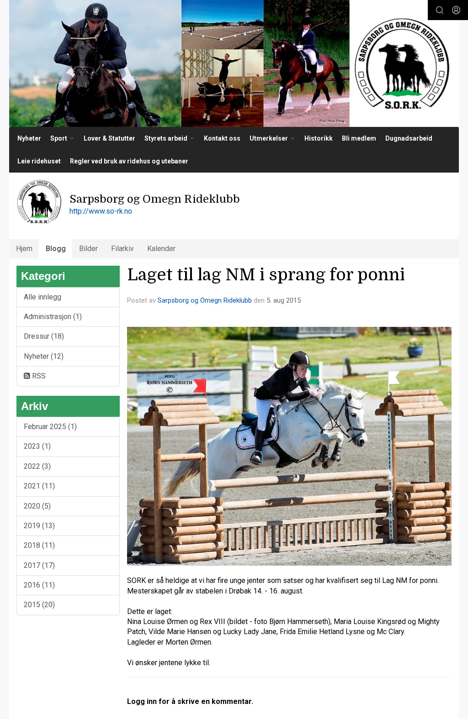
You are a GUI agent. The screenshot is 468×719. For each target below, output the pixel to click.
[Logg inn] (456, 10)
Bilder (88, 248)
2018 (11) (39, 545)
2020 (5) (37, 506)
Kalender (161, 248)
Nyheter (29, 138)
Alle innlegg (42, 297)
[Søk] (439, 10)
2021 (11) (39, 486)
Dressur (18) (44, 336)
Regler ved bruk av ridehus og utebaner (129, 161)
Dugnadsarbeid (408, 138)
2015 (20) (39, 604)
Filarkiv (122, 248)
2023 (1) (37, 446)
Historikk (318, 138)
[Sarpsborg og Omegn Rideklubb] (234, 63)
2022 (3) (37, 466)
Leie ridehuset (39, 161)
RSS (38, 376)
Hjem (24, 248)
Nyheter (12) (44, 356)
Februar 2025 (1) (50, 426)
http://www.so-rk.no (100, 211)
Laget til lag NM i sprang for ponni (266, 274)
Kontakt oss (222, 138)
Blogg (56, 248)
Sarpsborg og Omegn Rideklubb (205, 300)
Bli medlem (359, 138)
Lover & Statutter (109, 138)
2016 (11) (39, 585)
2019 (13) (39, 525)
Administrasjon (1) (53, 316)
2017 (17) (39, 565)
